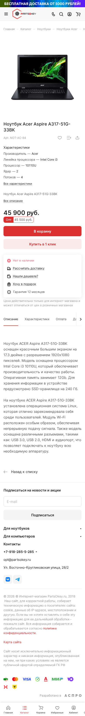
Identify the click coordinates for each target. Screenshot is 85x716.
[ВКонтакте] (7, 579)
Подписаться (42, 515)
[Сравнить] (69, 137)
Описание (10, 319)
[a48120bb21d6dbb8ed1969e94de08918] (42, 78)
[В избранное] (60, 137)
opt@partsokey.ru (17, 560)
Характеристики (37, 319)
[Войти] (69, 14)
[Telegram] (17, 579)
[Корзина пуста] (78, 14)
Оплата (61, 319)
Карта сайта (12, 642)
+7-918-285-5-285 (18, 552)
